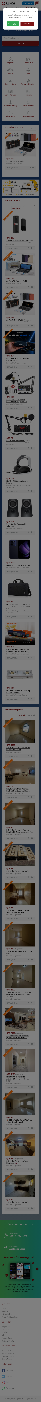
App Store (27, 24)
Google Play (12, 24)
